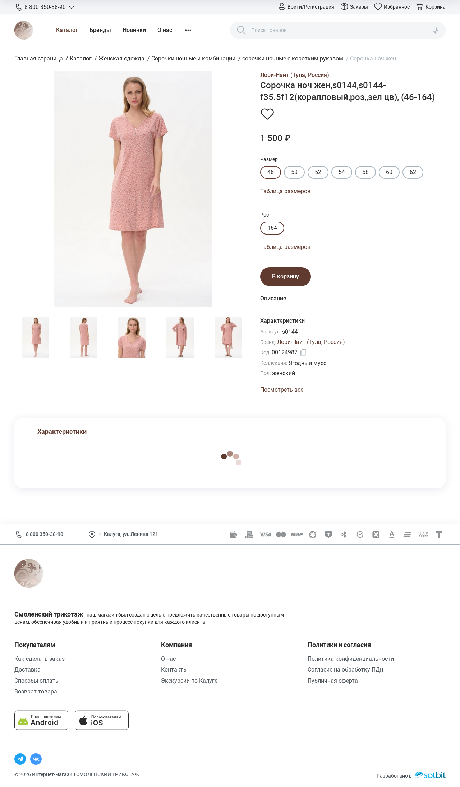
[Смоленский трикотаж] (23, 30)
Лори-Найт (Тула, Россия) (294, 75)
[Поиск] (241, 30)
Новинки (134, 30)
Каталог (67, 30)
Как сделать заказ (39, 658)
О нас (164, 30)
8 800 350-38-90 (44, 534)
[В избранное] (267, 113)
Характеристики (62, 431)
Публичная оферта (333, 680)
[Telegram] (20, 759)
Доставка (27, 669)
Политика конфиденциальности (351, 658)
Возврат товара (35, 691)
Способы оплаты (37, 680)
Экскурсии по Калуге (189, 680)
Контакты (174, 669)
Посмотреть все (281, 389)
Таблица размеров (285, 191)
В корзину (285, 276)
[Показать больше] (188, 30)
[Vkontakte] (36, 759)
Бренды (100, 30)
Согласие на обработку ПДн (345, 669)
